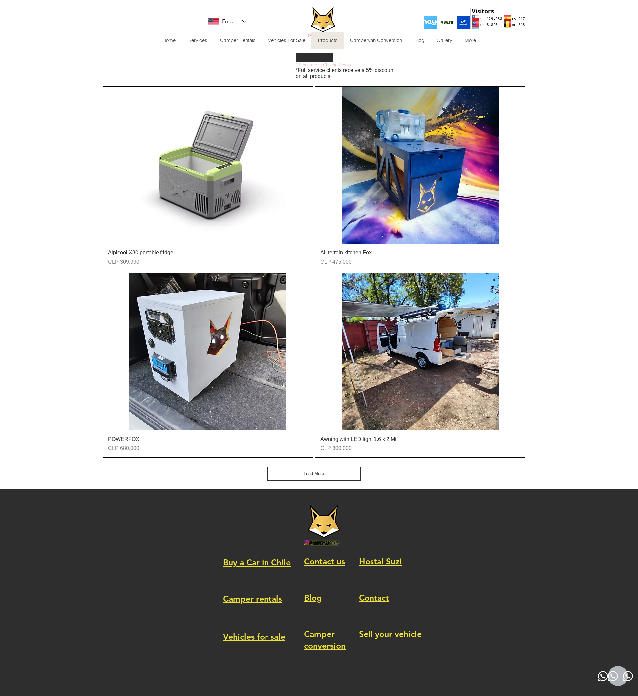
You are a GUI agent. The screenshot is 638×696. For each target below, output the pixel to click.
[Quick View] (208, 165)
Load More (314, 473)
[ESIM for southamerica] (430, 22)
